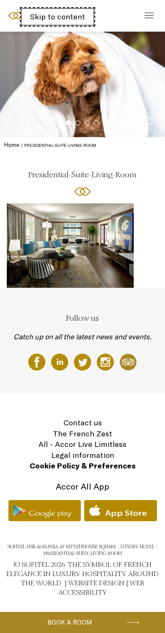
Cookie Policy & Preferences (83, 466)
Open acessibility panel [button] (34, 15)
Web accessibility (101, 588)
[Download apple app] (120, 510)
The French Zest (82, 433)
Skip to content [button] (57, 17)
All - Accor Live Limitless (82, 444)
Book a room (69, 622)
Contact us (82, 422)
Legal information (82, 455)
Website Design (96, 583)
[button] (148, 121)
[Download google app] (44, 510)
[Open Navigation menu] (147, 16)
